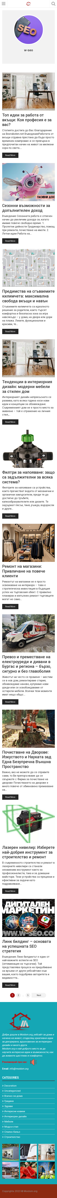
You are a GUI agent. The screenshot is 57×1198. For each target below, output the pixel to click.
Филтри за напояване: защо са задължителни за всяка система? (28, 477)
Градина (9, 1101)
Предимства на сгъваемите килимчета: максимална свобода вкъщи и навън (28, 296)
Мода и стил (11, 1126)
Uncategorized (12, 1090)
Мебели (8, 1121)
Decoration (10, 1085)
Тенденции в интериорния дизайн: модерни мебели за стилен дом (27, 387)
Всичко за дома (13, 1095)
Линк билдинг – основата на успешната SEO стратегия (26, 946)
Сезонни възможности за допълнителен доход (26, 208)
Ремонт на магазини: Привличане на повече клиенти (23, 571)
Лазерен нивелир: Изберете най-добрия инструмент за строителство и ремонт (28, 852)
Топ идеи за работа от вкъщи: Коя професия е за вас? (27, 120)
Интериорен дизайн (15, 1116)
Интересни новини (14, 1111)
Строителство (12, 1136)
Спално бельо (12, 1131)
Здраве (8, 1106)
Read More (10, 155)
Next (39, 995)
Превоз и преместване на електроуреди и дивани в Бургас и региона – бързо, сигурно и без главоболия (26, 664)
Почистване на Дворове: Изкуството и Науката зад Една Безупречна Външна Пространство (26, 759)
